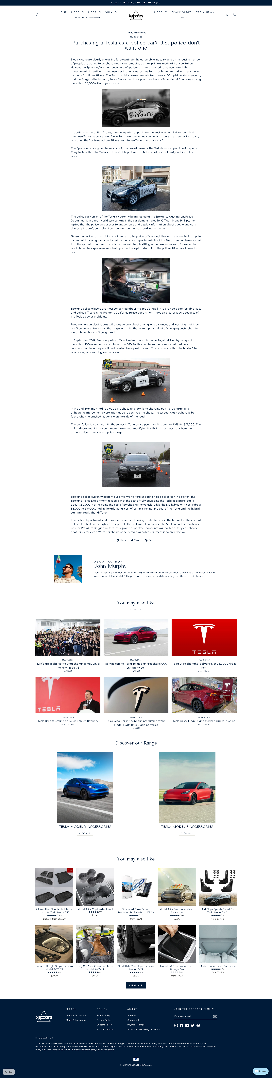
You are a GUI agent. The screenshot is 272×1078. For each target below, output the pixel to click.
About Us (132, 1015)
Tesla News (139, 32)
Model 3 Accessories (76, 1020)
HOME (63, 12)
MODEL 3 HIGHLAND (102, 12)
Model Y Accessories (76, 1015)
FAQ (184, 17)
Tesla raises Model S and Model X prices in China (204, 721)
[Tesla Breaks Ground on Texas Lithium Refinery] (67, 695)
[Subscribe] (215, 1016)
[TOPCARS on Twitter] (192, 1025)
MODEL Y (160, 12)
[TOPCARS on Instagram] (176, 1025)
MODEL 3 (77, 12)
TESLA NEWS (205, 12)
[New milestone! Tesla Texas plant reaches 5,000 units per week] (136, 637)
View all (136, 610)
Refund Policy (104, 1015)
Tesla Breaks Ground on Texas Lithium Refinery (68, 721)
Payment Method (135, 1024)
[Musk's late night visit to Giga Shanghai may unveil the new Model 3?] (67, 637)
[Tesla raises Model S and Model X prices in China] (204, 695)
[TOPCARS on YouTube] (187, 1025)
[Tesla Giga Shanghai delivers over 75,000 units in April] (204, 637)
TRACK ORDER (182, 12)
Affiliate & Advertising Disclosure (143, 1029)
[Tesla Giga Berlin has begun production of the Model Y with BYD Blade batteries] (136, 695)
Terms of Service (105, 1029)
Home (129, 32)
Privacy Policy (104, 1020)
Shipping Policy (104, 1024)
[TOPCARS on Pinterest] (198, 1025)
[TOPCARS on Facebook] (181, 1025)
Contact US (133, 1020)
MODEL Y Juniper (88, 17)
